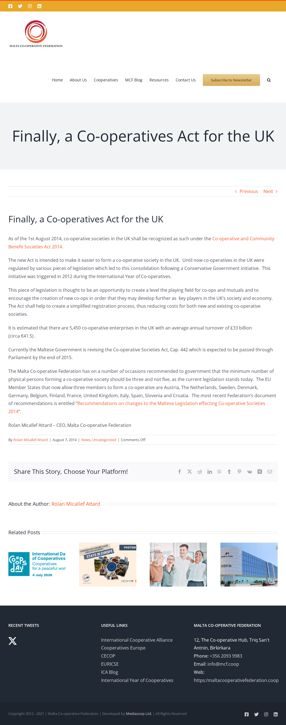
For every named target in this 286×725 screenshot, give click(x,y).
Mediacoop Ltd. (139, 713)
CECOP (108, 656)
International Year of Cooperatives (137, 680)
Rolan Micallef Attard (30, 439)
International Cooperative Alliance (137, 640)
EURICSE (110, 664)
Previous (249, 191)
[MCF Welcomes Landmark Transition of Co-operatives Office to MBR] (249, 546)
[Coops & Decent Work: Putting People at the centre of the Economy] (178, 546)
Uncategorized (104, 439)
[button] (269, 79)
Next (268, 191)
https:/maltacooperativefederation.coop (236, 680)
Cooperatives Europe (123, 648)
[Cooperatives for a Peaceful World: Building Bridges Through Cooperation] (37, 546)
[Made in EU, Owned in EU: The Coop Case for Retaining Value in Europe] (107, 546)
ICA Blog (109, 672)
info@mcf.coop (223, 664)
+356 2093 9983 (226, 656)
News (85, 439)
